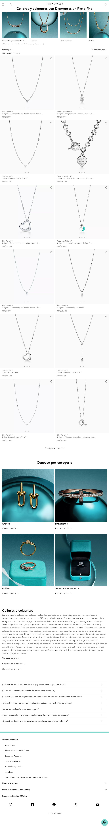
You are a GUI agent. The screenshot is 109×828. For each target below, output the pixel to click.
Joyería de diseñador (15, 44)
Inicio (3, 44)
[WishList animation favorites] (106, 4)
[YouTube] (98, 804)
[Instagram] (11, 804)
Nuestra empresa (10, 783)
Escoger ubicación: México (14, 796)
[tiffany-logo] (54, 4)
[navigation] (3, 4)
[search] (11, 4)
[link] (54, 685)
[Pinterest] (54, 804)
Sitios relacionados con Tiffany (16, 790)
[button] (3, 4)
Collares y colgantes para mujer (34, 44)
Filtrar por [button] (6, 49)
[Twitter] (76, 804)
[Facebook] (33, 804)
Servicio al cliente (10, 739)
